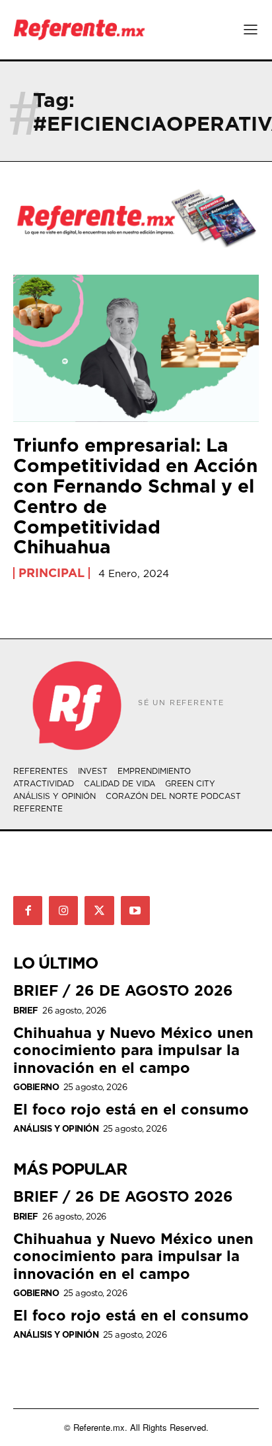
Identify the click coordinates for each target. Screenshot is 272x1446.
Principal (51, 573)
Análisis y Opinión (55, 1128)
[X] (99, 910)
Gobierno (36, 1087)
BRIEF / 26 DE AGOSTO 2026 (123, 990)
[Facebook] (27, 910)
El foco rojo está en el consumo (131, 1109)
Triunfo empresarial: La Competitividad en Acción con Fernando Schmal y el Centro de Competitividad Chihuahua (135, 495)
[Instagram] (63, 910)
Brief (25, 1010)
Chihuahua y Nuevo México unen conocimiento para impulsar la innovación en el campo (133, 1050)
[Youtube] (135, 910)
